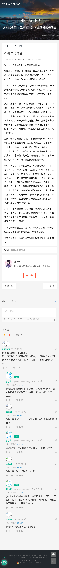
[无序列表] (21, 319)
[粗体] (4, 319)
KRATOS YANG (21, 558)
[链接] (31, 319)
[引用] (24, 319)
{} (34, 319)
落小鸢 (9, 381)
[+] (37, 319)
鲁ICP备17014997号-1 (29, 560)
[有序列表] (17, 319)
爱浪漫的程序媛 (11, 4)
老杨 (42, 558)
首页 (6, 46)
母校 (22, 250)
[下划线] (11, 319)
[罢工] (14, 319)
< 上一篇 (9, 285)
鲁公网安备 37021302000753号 (30, 562)
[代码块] (27, 319)
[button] (29, 275)
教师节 (14, 250)
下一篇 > (50, 285)
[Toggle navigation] (53, 4)
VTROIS (32, 558)
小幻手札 (13, 46)
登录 (54, 301)
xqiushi (6, 349)
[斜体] (8, 319)
